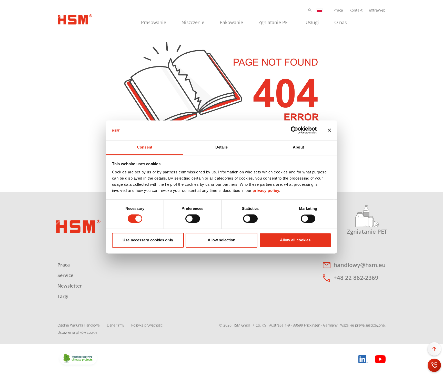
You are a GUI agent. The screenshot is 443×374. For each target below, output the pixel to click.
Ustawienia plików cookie (77, 332)
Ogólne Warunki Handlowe (78, 325)
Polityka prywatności (147, 325)
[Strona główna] (74, 19)
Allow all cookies (295, 240)
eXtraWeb (377, 10)
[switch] (192, 219)
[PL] (319, 10)
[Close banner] (329, 130)
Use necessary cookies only (148, 240)
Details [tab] (221, 147)
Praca (338, 10)
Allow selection (222, 240)
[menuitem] (153, 22)
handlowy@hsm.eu (360, 265)
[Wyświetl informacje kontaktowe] (434, 365)
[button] (310, 10)
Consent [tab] (144, 147)
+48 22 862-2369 (356, 277)
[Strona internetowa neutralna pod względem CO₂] (78, 359)
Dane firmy (115, 325)
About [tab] (298, 147)
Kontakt (356, 10)
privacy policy (266, 190)
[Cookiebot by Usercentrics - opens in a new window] (294, 130)
